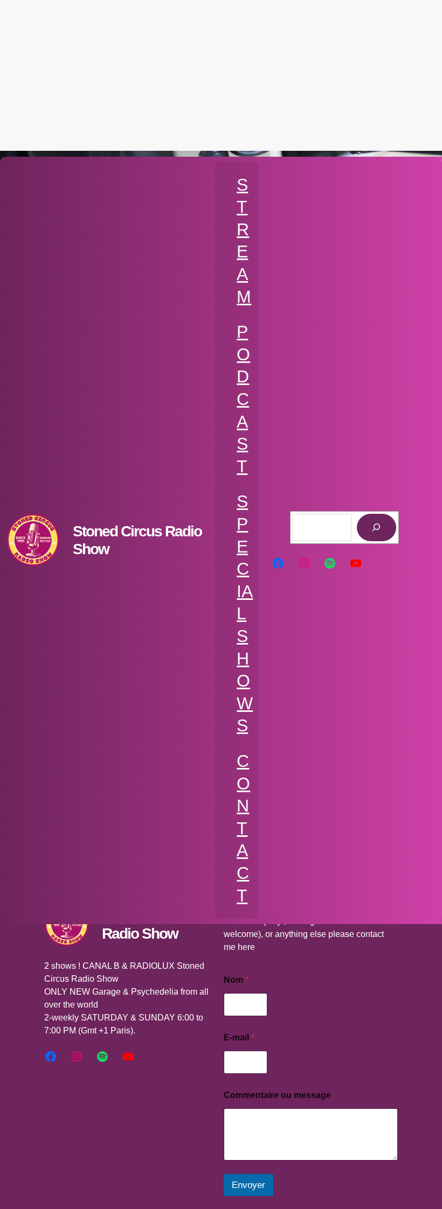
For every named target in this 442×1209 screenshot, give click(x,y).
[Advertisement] (221, 75)
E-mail (239, 1037)
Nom (236, 979)
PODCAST (243, 399)
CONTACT (243, 828)
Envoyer (248, 1185)
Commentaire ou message (277, 1095)
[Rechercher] (376, 527)
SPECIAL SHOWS (245, 613)
